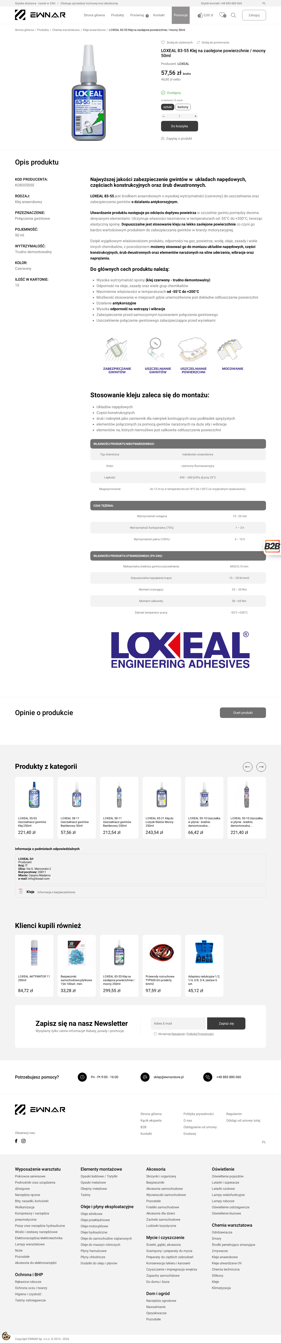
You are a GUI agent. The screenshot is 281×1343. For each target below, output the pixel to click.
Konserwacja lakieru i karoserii (168, 1263)
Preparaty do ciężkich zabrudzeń (169, 1257)
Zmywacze (220, 1251)
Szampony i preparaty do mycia (169, 1251)
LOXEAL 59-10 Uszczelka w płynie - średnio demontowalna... (204, 822)
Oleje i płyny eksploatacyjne (107, 1206)
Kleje (30, 892)
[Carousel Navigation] (252, 767)
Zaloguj (254, 15)
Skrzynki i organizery (161, 1176)
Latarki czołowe (223, 1189)
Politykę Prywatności (200, 1034)
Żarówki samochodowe (163, 1219)
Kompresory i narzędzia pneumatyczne (32, 1216)
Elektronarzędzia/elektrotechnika (39, 1238)
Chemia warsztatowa (66, 30)
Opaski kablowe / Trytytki (99, 1176)
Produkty (117, 15)
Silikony (217, 1276)
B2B (143, 1127)
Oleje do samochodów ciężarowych (106, 1238)
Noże (18, 1250)
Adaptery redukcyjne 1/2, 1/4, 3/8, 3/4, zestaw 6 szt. (204, 980)
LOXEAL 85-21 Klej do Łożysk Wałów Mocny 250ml (159, 822)
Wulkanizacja (25, 1207)
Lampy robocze (223, 1201)
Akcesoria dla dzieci (160, 1213)
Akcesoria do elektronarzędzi (36, 1263)
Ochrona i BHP (29, 1274)
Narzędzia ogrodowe (161, 1301)
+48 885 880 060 (231, 3)
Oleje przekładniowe (95, 1220)
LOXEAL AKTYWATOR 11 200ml (34, 978)
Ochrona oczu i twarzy (31, 1288)
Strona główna (94, 15)
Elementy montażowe (101, 1169)
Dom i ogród (158, 1293)
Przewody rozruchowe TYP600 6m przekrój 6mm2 (160, 980)
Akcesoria (155, 1169)
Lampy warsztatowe (29, 1244)
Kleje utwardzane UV (227, 1263)
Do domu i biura (158, 1282)
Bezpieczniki (155, 1182)
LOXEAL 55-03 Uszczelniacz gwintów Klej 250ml (32, 822)
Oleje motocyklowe (94, 1226)
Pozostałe (22, 1257)
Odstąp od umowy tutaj (243, 1120)
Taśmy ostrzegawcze (30, 1300)
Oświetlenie (223, 1169)
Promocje (181, 15)
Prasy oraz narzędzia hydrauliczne (40, 1226)
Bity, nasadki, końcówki (32, 1201)
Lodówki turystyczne (161, 1226)
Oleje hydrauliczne (94, 1232)
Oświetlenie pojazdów (228, 1176)
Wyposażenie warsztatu (38, 1169)
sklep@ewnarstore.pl (169, 1077)
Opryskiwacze (156, 1313)
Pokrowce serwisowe (30, 1176)
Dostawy (189, 1134)
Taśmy (86, 1195)
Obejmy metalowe (94, 1189)
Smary (216, 1238)
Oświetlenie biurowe (226, 1213)
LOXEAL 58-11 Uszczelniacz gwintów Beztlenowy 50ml (75, 822)
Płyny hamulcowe (93, 1251)
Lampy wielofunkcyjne (228, 1195)
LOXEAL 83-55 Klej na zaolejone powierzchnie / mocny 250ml (119, 980)
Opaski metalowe (93, 1182)
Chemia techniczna (226, 1269)
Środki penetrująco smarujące (233, 1245)
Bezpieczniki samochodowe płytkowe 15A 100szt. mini (76, 980)
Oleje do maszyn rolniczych (100, 1245)
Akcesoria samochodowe (164, 1189)
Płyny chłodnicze (93, 1257)
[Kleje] (20, 893)
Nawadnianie (155, 1307)
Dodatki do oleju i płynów (99, 1263)
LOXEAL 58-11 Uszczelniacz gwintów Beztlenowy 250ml (117, 822)
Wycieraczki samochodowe (166, 1195)
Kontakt (159, 15)
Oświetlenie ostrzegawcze (230, 1207)
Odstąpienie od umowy (200, 1127)
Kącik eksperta (151, 1120)
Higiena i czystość (28, 1294)
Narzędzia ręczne (27, 1195)
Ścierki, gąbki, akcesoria (163, 1245)
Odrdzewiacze (222, 1232)
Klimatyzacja (221, 1288)
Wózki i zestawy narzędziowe (36, 1232)
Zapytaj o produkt (179, 138)
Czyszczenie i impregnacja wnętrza (171, 1269)
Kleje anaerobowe (94, 30)
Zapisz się (226, 1023)
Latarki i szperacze (225, 1182)
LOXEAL (183, 64)
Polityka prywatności (198, 1114)
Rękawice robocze (28, 1282)
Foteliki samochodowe (162, 1207)
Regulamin (178, 1034)
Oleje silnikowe (91, 1214)
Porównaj (137, 15)
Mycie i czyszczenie (165, 1237)
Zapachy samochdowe (162, 1276)
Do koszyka (179, 126)
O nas (187, 1120)
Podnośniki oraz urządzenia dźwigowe (35, 1186)
